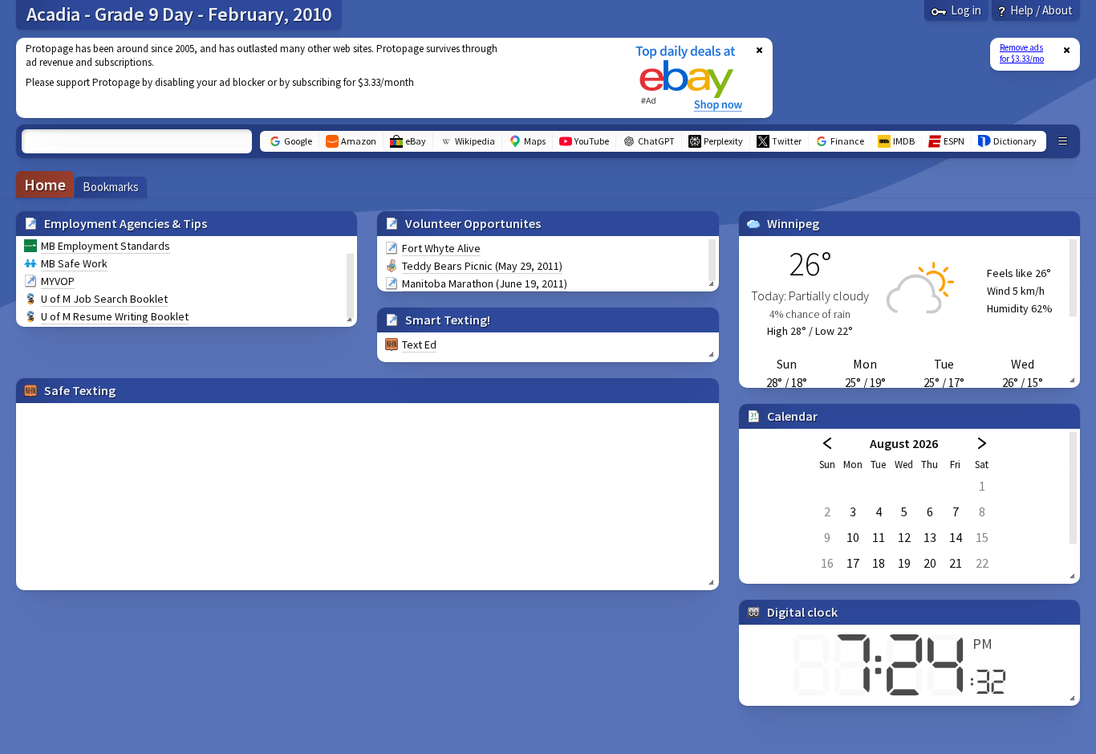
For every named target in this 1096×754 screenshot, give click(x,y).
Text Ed (419, 344)
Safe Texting (80, 390)
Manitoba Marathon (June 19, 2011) (484, 283)
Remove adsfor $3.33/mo (1022, 53)
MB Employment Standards (105, 245)
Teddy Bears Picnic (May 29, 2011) (482, 266)
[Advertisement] (315, 78)
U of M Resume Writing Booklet (115, 316)
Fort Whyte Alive (441, 248)
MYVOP (58, 281)
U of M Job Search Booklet (104, 298)
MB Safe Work (74, 263)
